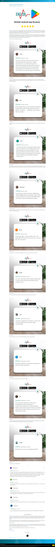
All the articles (12, 530)
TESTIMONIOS (17, 541)
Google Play (28, 524)
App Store (25, 524)
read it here (32, 31)
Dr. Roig (27, 533)
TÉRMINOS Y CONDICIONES (38, 541)
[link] (3, 1)
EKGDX (11, 30)
